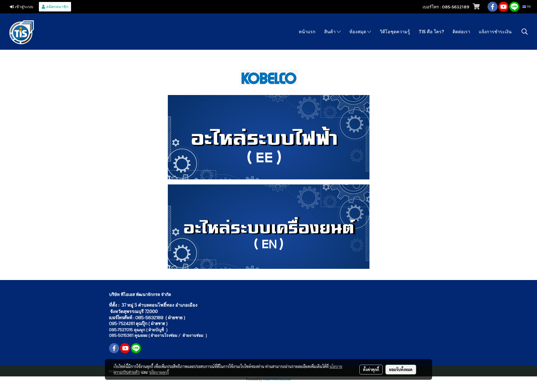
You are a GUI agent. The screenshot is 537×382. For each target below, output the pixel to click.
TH (528, 6)
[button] (525, 31)
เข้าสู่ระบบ (23, 6)
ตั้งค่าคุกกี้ (371, 369)
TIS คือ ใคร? (431, 31)
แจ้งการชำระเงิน (495, 31)
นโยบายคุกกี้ (159, 372)
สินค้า (330, 31)
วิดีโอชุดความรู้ (395, 31)
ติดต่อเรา (461, 31)
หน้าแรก (307, 31)
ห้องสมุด (358, 31)
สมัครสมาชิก (56, 6)
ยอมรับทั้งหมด (401, 369)
